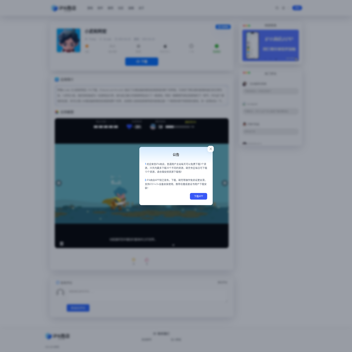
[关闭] (211, 149)
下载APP (198, 196)
